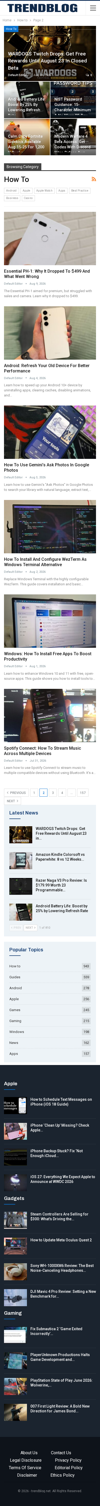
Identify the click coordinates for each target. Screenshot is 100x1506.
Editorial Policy (69, 1467)
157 (83, 793)
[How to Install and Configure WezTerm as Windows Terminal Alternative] (50, 526)
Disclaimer (27, 1475)
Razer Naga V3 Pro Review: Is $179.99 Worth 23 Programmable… (61, 885)
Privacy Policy (68, 1460)
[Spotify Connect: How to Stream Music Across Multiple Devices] (50, 715)
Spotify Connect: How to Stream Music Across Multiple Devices (42, 751)
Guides (14, 977)
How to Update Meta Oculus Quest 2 (61, 1240)
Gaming (15, 1021)
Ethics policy (62, 1475)
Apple (26, 190)
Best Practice (79, 190)
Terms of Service (25, 1467)
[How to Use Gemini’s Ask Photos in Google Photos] (50, 432)
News (13, 1043)
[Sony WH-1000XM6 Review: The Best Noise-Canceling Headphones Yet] (15, 1271)
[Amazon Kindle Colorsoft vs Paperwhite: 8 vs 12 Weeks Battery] (20, 860)
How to (11, 28)
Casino (28, 198)
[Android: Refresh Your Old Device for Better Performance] (50, 333)
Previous (17, 793)
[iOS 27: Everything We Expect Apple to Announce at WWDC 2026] (15, 1182)
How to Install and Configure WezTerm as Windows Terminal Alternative (45, 562)
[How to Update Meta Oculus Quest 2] (15, 1246)
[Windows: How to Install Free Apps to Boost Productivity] (50, 621)
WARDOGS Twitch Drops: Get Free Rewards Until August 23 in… (61, 833)
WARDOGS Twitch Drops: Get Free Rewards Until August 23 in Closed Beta (47, 61)
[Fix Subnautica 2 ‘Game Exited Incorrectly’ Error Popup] (15, 1335)
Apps (61, 190)
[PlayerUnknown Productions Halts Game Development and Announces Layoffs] (15, 1360)
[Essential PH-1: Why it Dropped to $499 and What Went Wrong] (50, 238)
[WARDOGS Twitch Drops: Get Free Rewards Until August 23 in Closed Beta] (20, 834)
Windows (16, 1032)
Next (11, 801)
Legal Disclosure (26, 1460)
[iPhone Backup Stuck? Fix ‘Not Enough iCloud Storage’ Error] (15, 1157)
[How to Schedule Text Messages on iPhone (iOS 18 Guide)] (15, 1105)
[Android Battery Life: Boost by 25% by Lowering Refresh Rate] (20, 912)
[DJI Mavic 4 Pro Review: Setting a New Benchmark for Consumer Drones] (15, 1297)
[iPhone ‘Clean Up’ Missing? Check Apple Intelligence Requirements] (15, 1131)
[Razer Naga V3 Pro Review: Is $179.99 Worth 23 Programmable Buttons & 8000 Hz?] (20, 886)
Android (11, 190)
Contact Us (61, 1452)
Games (14, 1010)
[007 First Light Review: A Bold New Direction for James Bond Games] (15, 1412)
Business (12, 198)
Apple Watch (44, 190)
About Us (29, 1452)
